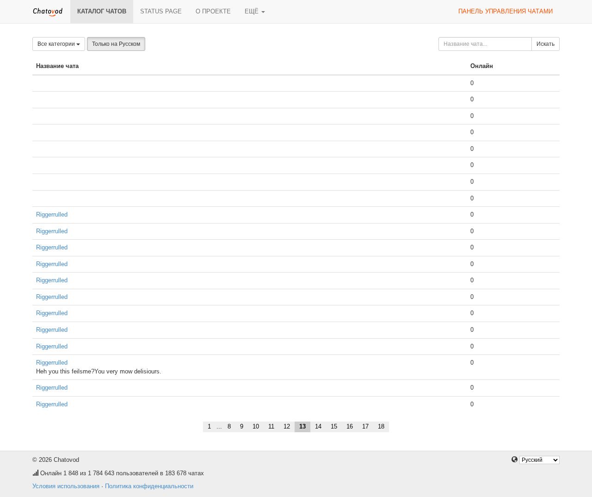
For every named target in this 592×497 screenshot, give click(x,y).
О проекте (213, 11)
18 (381, 426)
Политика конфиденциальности (149, 486)
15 (334, 426)
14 (318, 426)
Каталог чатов (101, 11)
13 (302, 426)
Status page (161, 11)
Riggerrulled (52, 214)
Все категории (56, 44)
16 (349, 426)
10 (256, 426)
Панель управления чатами (505, 11)
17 (365, 426)
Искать (545, 44)
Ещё (252, 11)
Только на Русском (116, 44)
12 (287, 426)
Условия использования (65, 486)
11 (271, 426)
